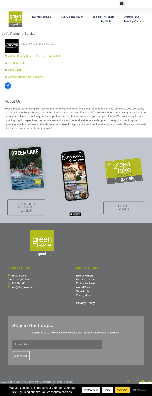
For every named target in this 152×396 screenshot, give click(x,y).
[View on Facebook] (8, 87)
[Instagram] (135, 381)
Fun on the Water (72, 16)
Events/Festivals (41, 16)
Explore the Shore (103, 16)
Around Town (132, 16)
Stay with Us (107, 21)
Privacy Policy (85, 303)
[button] (122, 3)
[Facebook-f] (128, 381)
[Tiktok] (150, 381)
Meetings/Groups (134, 21)
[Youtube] (143, 381)
